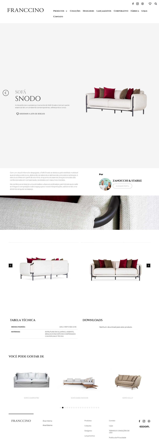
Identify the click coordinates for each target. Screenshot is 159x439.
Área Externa (47, 425)
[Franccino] (21, 420)
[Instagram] (137, 3)
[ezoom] (145, 426)
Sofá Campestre (31, 398)
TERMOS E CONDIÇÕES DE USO (119, 431)
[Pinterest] (142, 3)
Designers (88, 11)
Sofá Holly (127, 398)
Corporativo (121, 11)
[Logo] (25, 10)
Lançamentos (104, 11)
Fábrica (135, 11)
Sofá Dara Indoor (79, 398)
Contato (58, 16)
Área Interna (47, 421)
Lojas (144, 11)
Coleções (75, 11)
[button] (156, 4)
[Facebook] (133, 3)
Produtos (58, 11)
